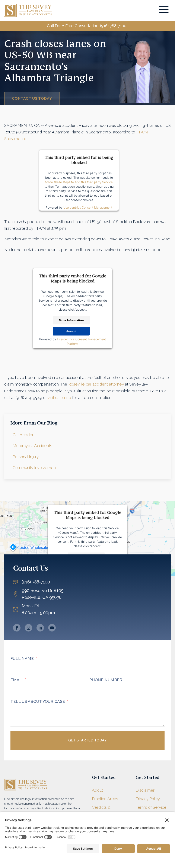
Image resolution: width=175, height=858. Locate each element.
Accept (71, 331)
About (97, 790)
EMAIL (16, 680)
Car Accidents (25, 435)
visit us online (59, 397)
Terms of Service (151, 807)
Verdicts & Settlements (103, 810)
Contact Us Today (32, 98)
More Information (71, 320)
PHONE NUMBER (105, 680)
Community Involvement (35, 467)
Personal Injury (26, 457)
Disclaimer (145, 790)
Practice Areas (105, 799)
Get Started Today (87, 740)
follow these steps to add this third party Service (79, 182)
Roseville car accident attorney (96, 384)
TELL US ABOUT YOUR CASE (37, 701)
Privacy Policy (148, 799)
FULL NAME (22, 658)
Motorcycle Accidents (32, 445)
